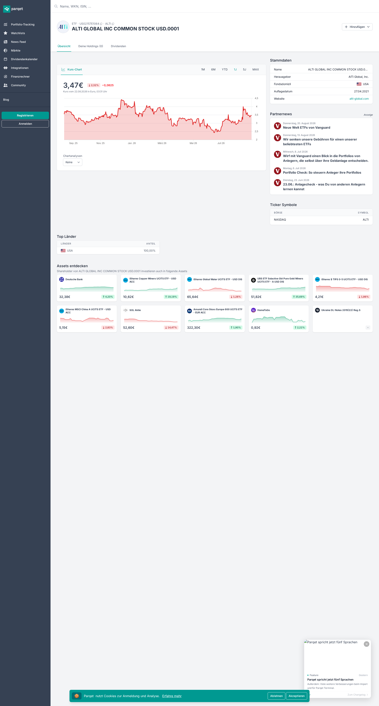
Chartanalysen (72, 155)
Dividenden (118, 46)
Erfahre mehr (172, 696)
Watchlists (18, 33)
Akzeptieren (297, 696)
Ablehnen (276, 696)
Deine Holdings (90, 46)
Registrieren (25, 115)
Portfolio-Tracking (23, 24)
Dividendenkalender (24, 59)
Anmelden (25, 123)
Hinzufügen (357, 26)
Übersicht (64, 46)
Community (18, 85)
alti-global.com (359, 98)
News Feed (18, 41)
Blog (6, 99)
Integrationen (19, 67)
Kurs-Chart (74, 69)
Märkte (15, 50)
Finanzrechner (20, 76)
